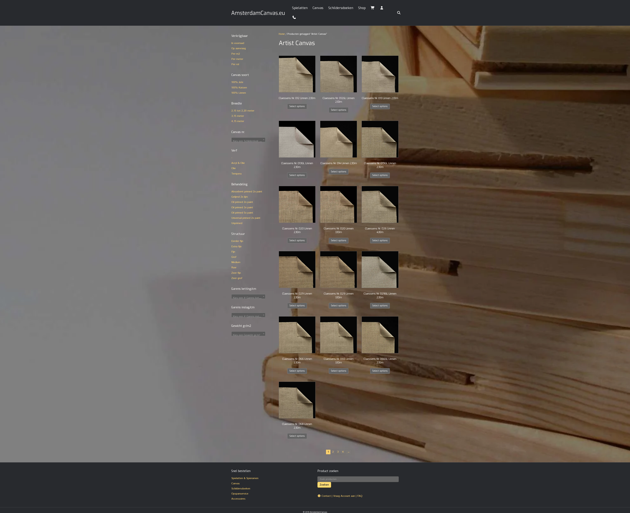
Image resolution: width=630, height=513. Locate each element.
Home (282, 34)
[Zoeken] (397, 13)
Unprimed (236, 223)
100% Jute (237, 82)
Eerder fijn (237, 241)
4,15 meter (237, 121)
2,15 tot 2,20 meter (242, 111)
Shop (362, 8)
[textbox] (248, 141)
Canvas (318, 8)
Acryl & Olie (238, 163)
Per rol (235, 64)
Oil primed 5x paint (242, 213)
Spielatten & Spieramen (244, 478)
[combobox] (248, 139)
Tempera (236, 174)
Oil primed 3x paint (242, 207)
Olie (233, 168)
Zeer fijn (236, 273)
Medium (235, 262)
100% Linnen (238, 93)
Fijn (233, 252)
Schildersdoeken (340, 8)
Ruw (233, 267)
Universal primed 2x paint (245, 218)
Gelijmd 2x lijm (239, 197)
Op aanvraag (238, 48)
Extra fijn (236, 246)
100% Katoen (239, 88)
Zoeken (324, 484)
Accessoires (238, 499)
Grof (233, 257)
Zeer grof (236, 278)
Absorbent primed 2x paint (246, 192)
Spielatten (300, 8)
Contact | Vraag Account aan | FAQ (341, 496)
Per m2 (235, 54)
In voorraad (237, 43)
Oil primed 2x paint (242, 202)
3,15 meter (237, 116)
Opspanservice (239, 494)
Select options (297, 106)
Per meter (237, 59)
